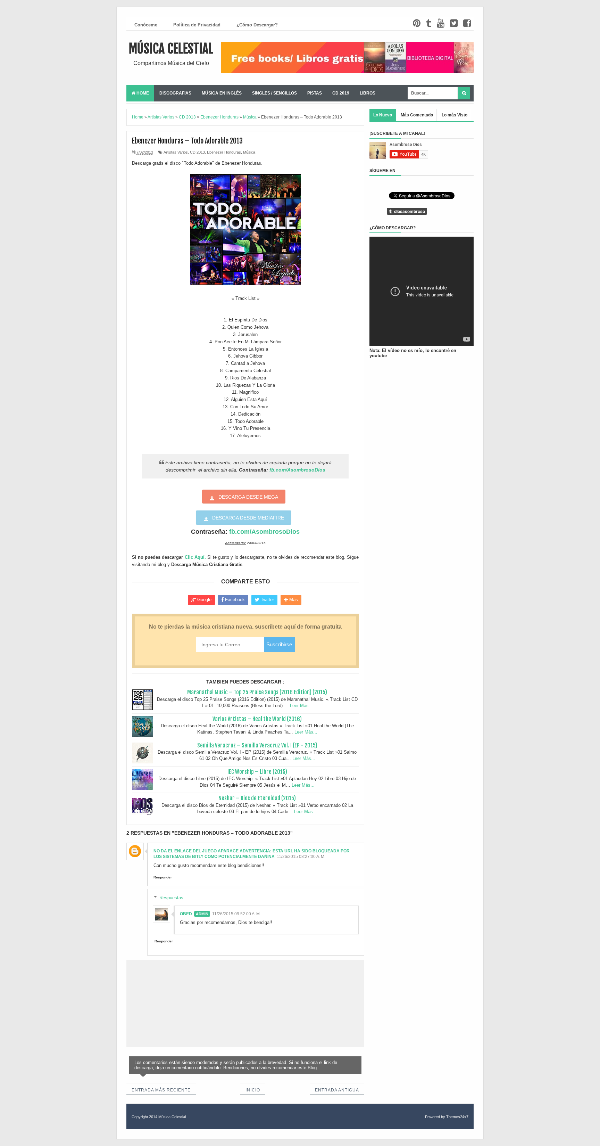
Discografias (175, 93)
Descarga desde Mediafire (248, 518)
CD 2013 (197, 152)
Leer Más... (301, 705)
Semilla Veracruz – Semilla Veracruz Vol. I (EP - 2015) (257, 745)
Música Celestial (171, 49)
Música (249, 152)
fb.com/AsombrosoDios (297, 470)
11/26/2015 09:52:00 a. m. (236, 913)
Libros (367, 93)
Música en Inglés (222, 93)
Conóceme (145, 24)
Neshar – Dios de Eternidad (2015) (257, 798)
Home (142, 93)
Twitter (266, 599)
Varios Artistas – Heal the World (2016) (257, 718)
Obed (186, 913)
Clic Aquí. (195, 557)
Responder (162, 877)
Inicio (252, 1090)
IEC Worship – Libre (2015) (257, 771)
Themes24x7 (457, 1117)
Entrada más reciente (161, 1090)
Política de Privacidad (196, 24)
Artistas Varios (176, 152)
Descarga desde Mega (248, 497)
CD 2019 (340, 93)
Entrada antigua (337, 1090)
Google (203, 599)
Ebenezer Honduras (224, 152)
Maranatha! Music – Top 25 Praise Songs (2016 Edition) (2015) (257, 692)
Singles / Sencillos (274, 93)
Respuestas (171, 897)
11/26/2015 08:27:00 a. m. (301, 856)
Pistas (314, 93)
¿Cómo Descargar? (257, 24)
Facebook (234, 599)
